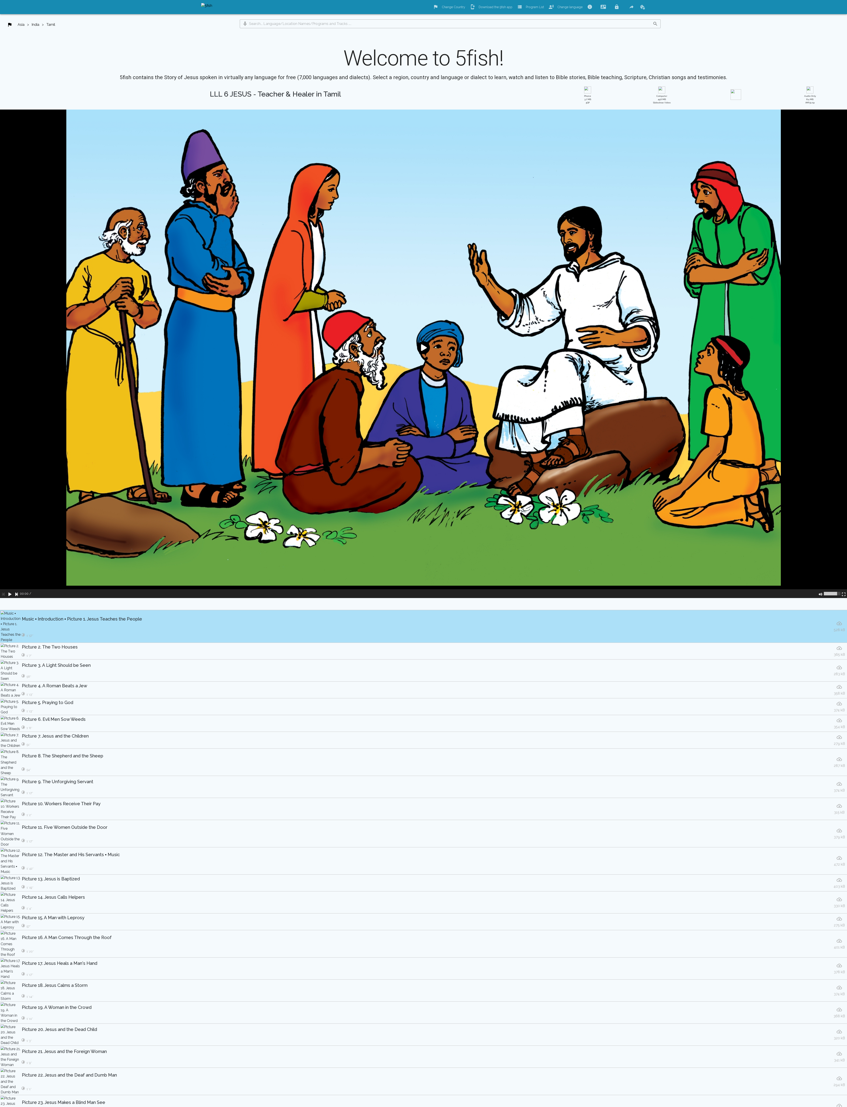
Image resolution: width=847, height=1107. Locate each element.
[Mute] (820, 593)
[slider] (832, 593)
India (35, 24)
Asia (21, 24)
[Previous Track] (3, 593)
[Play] (10, 593)
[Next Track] (16, 593)
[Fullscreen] (843, 593)
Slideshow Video (662, 99)
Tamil (50, 24)
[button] (245, 23)
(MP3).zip (810, 99)
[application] (423, 354)
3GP (587, 99)
